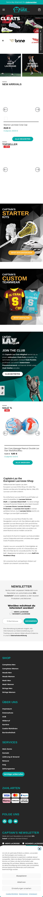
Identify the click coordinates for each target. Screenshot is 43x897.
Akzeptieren (21, 876)
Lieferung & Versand (10, 757)
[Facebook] (4, 821)
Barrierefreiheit (8, 733)
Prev (5, 109)
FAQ (4, 765)
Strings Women (8, 692)
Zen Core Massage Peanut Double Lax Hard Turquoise (21, 449)
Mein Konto (7, 749)
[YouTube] (15, 821)
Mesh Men (6, 680)
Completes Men (8, 665)
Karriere (5, 725)
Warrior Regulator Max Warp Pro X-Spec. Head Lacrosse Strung (19, 186)
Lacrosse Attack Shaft (18, 502)
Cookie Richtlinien (10, 729)
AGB (4, 717)
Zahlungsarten (8, 769)
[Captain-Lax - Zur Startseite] (21, 10)
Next (37, 109)
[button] (39, 848)
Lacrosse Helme (25, 511)
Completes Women (10, 669)
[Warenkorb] (39, 9)
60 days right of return (21, 2)
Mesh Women (8, 684)
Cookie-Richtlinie (12, 894)
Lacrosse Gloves (11, 506)
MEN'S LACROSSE (21, 612)
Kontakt (5, 753)
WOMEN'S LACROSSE (21, 614)
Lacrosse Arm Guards (22, 509)
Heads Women (8, 676)
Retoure (5, 761)
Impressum (33, 894)
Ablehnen (21, 882)
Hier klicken (10, 71)
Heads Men (7, 673)
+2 (11, 179)
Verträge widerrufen (13, 774)
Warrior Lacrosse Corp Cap (15, 125)
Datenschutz (23, 894)
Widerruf (6, 721)
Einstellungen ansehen (21, 888)
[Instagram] (10, 821)
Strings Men (7, 688)
